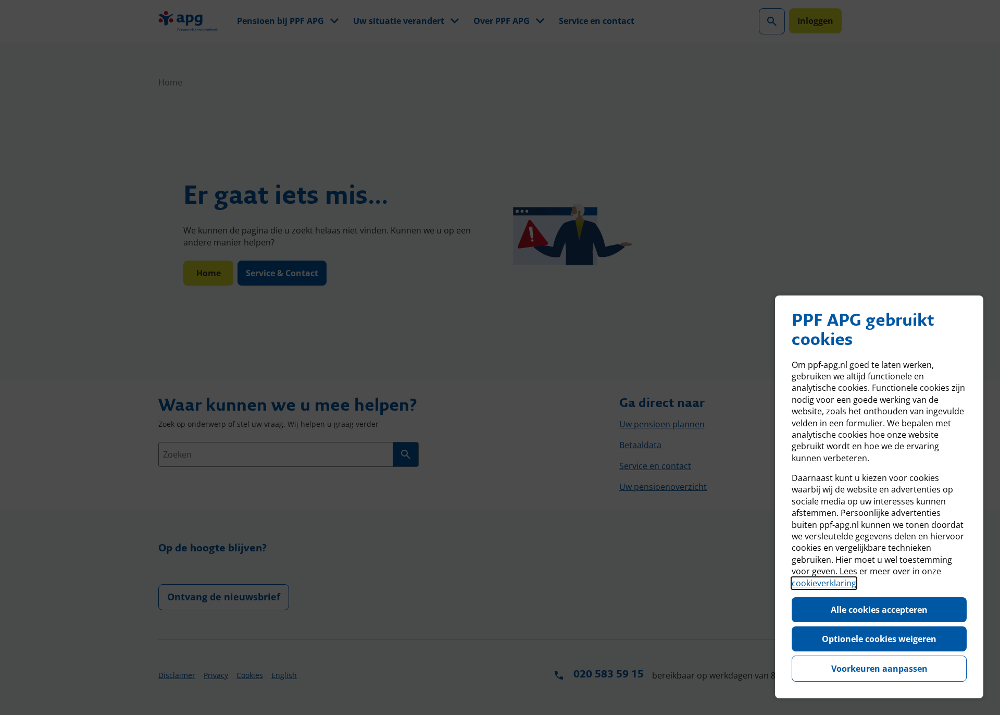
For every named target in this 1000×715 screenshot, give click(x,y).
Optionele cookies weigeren (879, 639)
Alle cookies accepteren (879, 609)
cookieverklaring (824, 583)
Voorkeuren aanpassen (879, 668)
